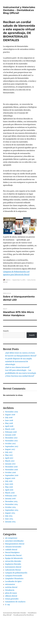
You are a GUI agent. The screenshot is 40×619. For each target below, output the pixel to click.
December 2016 (11, 467)
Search (6, 331)
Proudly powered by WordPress (23, 615)
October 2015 (10, 507)
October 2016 (10, 472)
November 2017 (11, 441)
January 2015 (10, 522)
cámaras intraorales (13, 547)
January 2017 (10, 464)
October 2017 (10, 443)
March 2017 (9, 461)
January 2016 (10, 498)
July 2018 (8, 417)
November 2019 (11, 412)
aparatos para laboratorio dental (16, 274)
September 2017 (11, 446)
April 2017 (9, 458)
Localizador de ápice (13, 581)
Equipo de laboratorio (14, 558)
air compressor (11, 538)
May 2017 (9, 455)
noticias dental (11, 587)
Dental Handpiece (12, 552)
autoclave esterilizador (14, 541)
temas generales (11, 599)
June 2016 (9, 484)
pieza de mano (11, 593)
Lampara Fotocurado (13, 576)
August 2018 (10, 415)
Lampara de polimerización (16, 573)
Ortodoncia (9, 590)
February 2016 (11, 496)
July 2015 (8, 516)
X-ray (7, 604)
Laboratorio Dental (13, 570)
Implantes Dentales (13, 564)
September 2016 (11, 475)
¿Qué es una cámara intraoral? (17, 367)
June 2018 (9, 420)
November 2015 (11, 504)
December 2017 (11, 438)
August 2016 (10, 478)
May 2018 (9, 423)
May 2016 (9, 487)
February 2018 (11, 432)
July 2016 (9, 481)
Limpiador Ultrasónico (14, 578)
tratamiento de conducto (15, 602)
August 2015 (10, 513)
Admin (8, 280)
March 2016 (10, 493)
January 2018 (10, 435)
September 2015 (11, 510)
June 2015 (9, 519)
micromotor (10, 584)
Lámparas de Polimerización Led (16, 272)
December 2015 (11, 501)
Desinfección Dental (13, 555)
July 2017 (8, 452)
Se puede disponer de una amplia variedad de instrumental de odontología (18, 361)
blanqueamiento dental (14, 544)
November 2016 (11, 470)
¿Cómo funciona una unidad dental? (19, 376)
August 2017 (10, 449)
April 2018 (9, 426)
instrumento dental (13, 567)
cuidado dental (11, 550)
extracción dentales (13, 561)
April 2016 (9, 490)
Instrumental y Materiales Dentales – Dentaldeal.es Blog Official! (19, 10)
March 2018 (10, 429)
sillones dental (11, 596)
